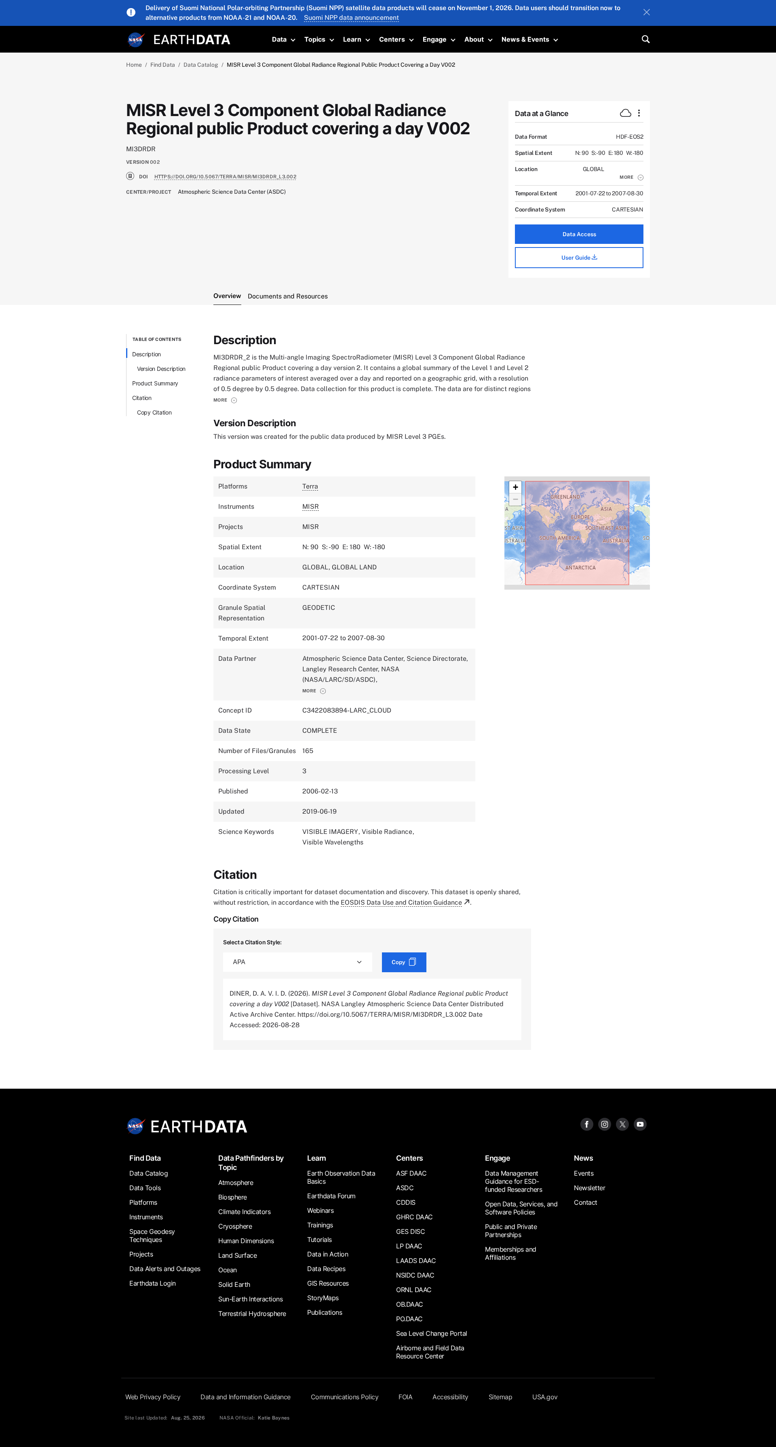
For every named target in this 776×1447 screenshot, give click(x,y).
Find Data (162, 64)
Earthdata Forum (331, 1196)
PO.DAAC (409, 1319)
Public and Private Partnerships (511, 1231)
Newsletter (589, 1188)
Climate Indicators (244, 1212)
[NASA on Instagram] (604, 1124)
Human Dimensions (246, 1241)
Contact (585, 1202)
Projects (141, 1254)
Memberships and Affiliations (510, 1253)
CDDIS (405, 1202)
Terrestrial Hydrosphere (252, 1313)
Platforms (143, 1202)
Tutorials (319, 1239)
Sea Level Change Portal (431, 1333)
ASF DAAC (411, 1173)
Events (583, 1173)
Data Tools (144, 1188)
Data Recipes (326, 1269)
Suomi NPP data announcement (351, 17)
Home (134, 64)
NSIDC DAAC (415, 1275)
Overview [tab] (227, 296)
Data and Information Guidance (245, 1397)
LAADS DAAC (416, 1261)
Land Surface (237, 1255)
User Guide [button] (576, 257)
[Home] (192, 38)
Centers (392, 39)
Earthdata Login (152, 1283)
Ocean (227, 1270)
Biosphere (232, 1197)
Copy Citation (154, 412)
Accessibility (450, 1397)
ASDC (404, 1188)
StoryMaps (323, 1298)
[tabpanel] (388, 692)
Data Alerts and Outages (164, 1269)
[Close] (647, 13)
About (474, 39)
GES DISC (410, 1231)
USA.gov (545, 1397)
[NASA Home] (136, 40)
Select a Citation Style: (252, 942)
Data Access (579, 234)
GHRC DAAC (414, 1217)
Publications (324, 1312)
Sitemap (500, 1397)
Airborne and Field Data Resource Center (430, 1352)
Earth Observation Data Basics (341, 1177)
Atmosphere (235, 1182)
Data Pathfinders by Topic (251, 1163)
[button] (631, 177)
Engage (435, 39)
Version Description (161, 368)
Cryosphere (235, 1226)
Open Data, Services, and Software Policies (521, 1208)
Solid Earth (234, 1284)
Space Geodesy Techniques (152, 1235)
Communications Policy (345, 1397)
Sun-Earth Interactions (250, 1299)
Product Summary (155, 383)
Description (146, 354)
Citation (142, 397)
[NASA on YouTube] (640, 1124)
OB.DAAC (409, 1304)
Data (279, 39)
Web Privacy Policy (152, 1397)
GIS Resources (328, 1283)
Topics (314, 39)
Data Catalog (200, 64)
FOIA (405, 1397)
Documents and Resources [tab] (288, 296)
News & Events (525, 39)
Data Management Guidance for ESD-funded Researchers (513, 1181)
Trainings (320, 1225)
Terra (310, 486)
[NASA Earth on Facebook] (586, 1124)
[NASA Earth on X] (622, 1124)
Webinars (320, 1210)
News (583, 1158)
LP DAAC (409, 1246)
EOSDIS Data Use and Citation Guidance (401, 902)
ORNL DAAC (414, 1290)
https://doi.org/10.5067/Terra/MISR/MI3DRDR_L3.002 (225, 177)
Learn (352, 39)
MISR (310, 506)
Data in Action (327, 1254)
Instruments (146, 1217)
